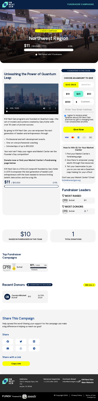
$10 (68, 94)
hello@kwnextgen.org (71, 381)
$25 (78, 94)
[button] (7, 341)
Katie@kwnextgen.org (71, 180)
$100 (67, 102)
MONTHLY (86, 85)
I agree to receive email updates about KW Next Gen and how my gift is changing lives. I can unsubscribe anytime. (79, 119)
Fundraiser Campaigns (80, 4)
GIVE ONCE (70, 85)
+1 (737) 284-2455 (51, 381)
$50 (89, 94)
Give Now (78, 130)
